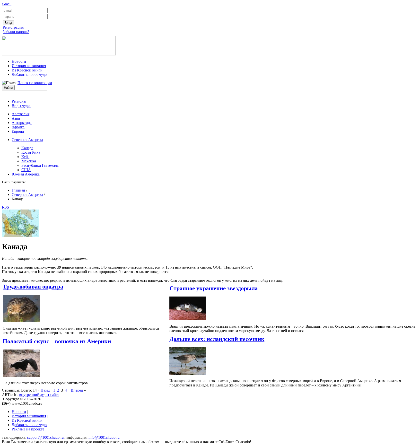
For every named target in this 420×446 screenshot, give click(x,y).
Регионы (19, 101)
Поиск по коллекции (35, 83)
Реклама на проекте (28, 429)
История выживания (29, 66)
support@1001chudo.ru (45, 437)
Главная (18, 190)
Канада (27, 148)
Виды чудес (21, 106)
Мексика (28, 161)
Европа (18, 131)
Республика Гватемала (40, 165)
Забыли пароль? (16, 32)
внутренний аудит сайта (39, 395)
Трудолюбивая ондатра (33, 286)
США (26, 170)
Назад (45, 390)
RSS (5, 207)
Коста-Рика (30, 152)
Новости (19, 61)
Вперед (77, 390)
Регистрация (13, 27)
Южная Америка (26, 174)
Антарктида (22, 123)
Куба (25, 157)
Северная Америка (27, 194)
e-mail (6, 4)
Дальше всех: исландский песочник (216, 339)
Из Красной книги (27, 70)
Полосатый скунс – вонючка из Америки (57, 341)
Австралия (20, 114)
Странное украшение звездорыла (213, 288)
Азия (16, 118)
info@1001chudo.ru (104, 437)
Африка (18, 127)
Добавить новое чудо (29, 74)
